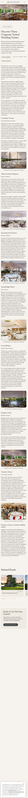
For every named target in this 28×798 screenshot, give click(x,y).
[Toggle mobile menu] (3, 2)
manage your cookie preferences (16, 791)
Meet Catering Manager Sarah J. (10, 593)
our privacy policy (12, 790)
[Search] (25, 2)
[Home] (13, 2)
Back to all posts (7, 26)
